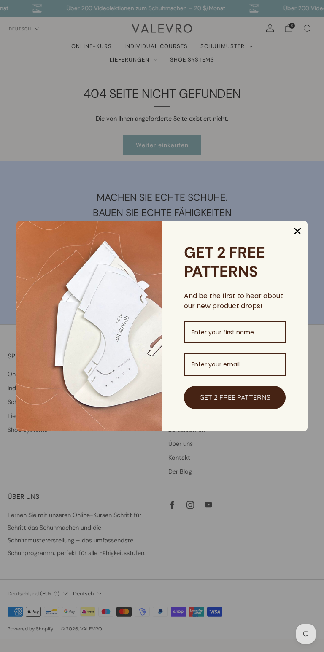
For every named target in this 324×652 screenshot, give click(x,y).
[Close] (297, 231)
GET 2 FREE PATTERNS (235, 397)
